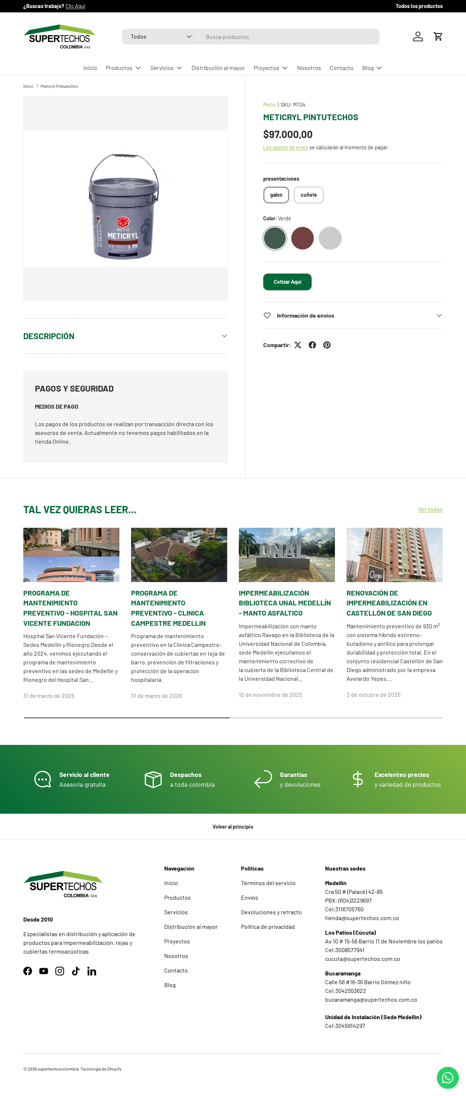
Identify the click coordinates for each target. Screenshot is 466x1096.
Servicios (162, 67)
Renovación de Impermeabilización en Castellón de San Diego (389, 602)
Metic (269, 105)
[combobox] (251, 36)
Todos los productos (419, 6)
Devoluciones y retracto (271, 911)
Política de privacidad (268, 926)
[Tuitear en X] (298, 345)
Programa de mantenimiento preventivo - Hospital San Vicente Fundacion (70, 607)
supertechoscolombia (58, 1068)
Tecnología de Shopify (101, 1068)
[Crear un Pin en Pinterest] (327, 345)
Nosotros (309, 67)
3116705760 (349, 909)
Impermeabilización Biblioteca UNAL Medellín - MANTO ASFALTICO (285, 602)
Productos (119, 67)
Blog (368, 67)
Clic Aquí (75, 6)
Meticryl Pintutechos (59, 86)
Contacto (342, 67)
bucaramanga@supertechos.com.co (371, 999)
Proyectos (266, 67)
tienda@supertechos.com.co (362, 917)
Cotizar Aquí (287, 282)
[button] (438, 36)
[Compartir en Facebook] (312, 345)
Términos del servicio (268, 882)
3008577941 (349, 949)
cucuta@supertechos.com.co (362, 958)
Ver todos (430, 509)
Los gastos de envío (285, 147)
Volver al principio (233, 827)
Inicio (90, 67)
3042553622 (350, 990)
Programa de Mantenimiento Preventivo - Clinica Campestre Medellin (168, 607)
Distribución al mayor (218, 67)
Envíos (249, 897)
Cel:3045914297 (345, 1025)
